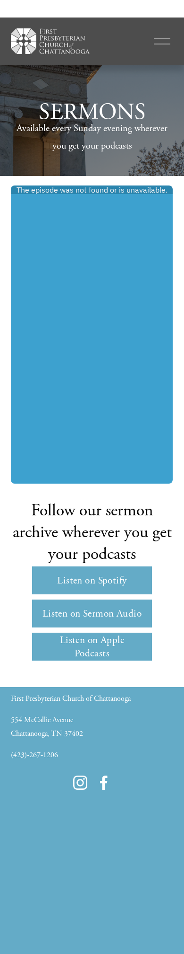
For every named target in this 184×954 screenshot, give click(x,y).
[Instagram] (80, 782)
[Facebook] (103, 782)
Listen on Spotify (91, 580)
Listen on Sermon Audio (92, 613)
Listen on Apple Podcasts (92, 647)
